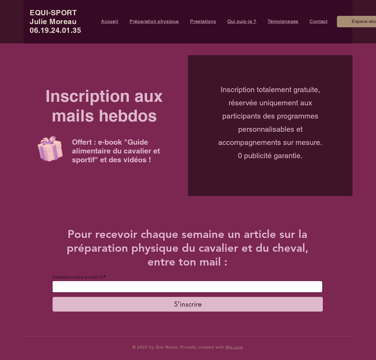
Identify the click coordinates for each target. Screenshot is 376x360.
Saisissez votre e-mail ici (77, 277)
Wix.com (234, 347)
